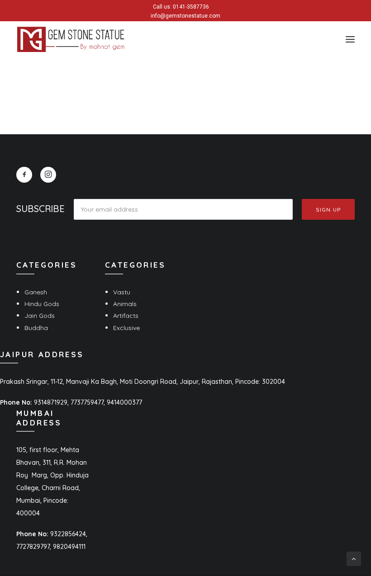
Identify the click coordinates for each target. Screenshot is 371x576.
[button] (350, 39)
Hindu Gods (41, 304)
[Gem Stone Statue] (70, 39)
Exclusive (126, 328)
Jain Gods (39, 316)
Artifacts (125, 316)
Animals (125, 304)
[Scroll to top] (354, 558)
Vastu (121, 292)
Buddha (36, 328)
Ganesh (35, 292)
